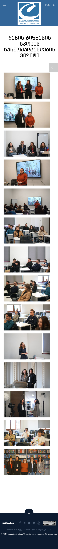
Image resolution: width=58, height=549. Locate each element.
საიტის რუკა (8, 522)
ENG (47, 5)
